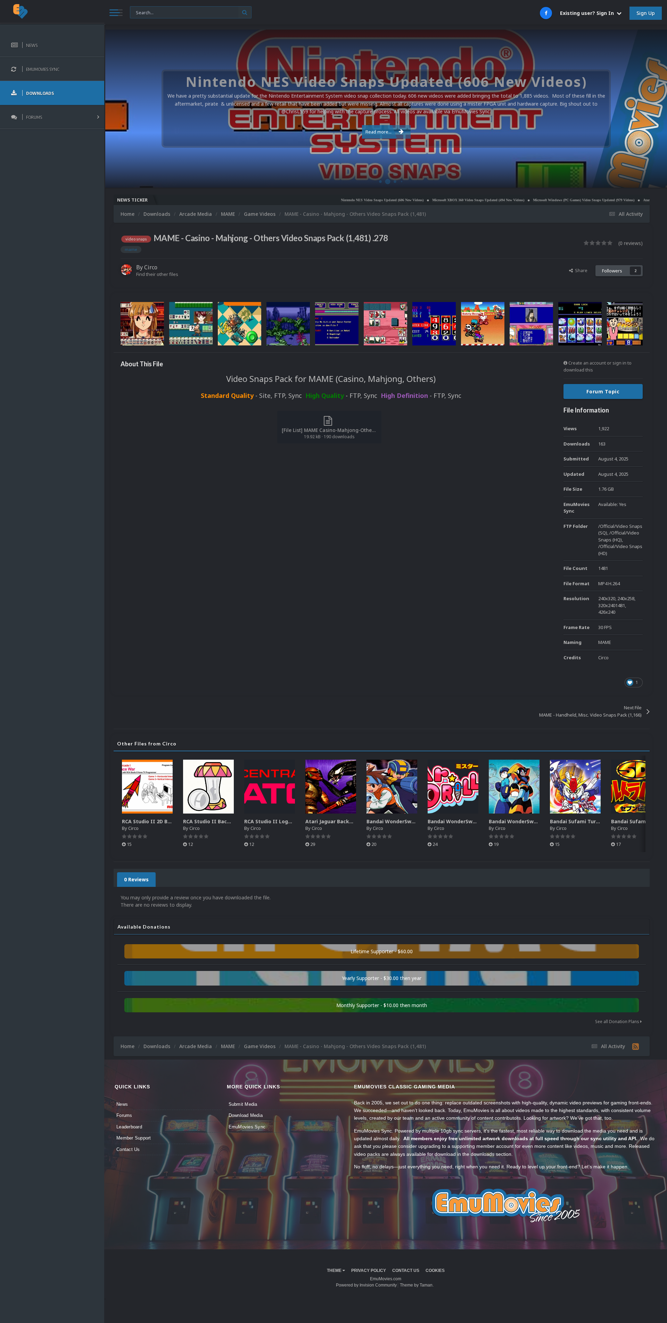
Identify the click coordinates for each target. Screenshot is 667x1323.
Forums (124, 1115)
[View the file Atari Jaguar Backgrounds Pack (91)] (330, 787)
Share (580, 270)
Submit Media (243, 1104)
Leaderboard (129, 1126)
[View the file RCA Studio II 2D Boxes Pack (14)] (147, 787)
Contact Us (128, 1149)
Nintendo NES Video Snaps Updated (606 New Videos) (330, 200)
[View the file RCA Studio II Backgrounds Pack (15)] (208, 787)
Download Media (246, 1115)
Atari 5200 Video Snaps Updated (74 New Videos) (629, 200)
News (122, 1104)
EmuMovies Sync (247, 1126)
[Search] (244, 12)
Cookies (435, 1270)
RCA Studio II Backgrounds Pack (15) (229, 821)
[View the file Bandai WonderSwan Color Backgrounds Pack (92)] (392, 787)
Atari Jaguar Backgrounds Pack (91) (349, 821)
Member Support (133, 1138)
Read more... (378, 132)
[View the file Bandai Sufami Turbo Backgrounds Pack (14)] (575, 787)
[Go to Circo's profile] (126, 270)
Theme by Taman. (417, 1285)
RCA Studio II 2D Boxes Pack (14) (163, 821)
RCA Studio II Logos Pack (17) (281, 821)
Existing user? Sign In (588, 13)
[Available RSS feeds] (635, 1046)
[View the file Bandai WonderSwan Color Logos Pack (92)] (453, 787)
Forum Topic (603, 391)
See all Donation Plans (617, 1021)
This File (142, 12)
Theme (335, 1270)
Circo (654, 178)
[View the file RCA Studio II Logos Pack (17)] (269, 787)
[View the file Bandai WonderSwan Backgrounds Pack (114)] (514, 787)
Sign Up (645, 13)
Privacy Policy (368, 1270)
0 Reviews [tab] (136, 879)
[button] (643, 108)
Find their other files (157, 274)
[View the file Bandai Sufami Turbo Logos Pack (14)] (636, 787)
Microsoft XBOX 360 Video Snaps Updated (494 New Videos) (427, 200)
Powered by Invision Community (366, 1285)
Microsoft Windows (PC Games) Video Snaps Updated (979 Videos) (532, 200)
